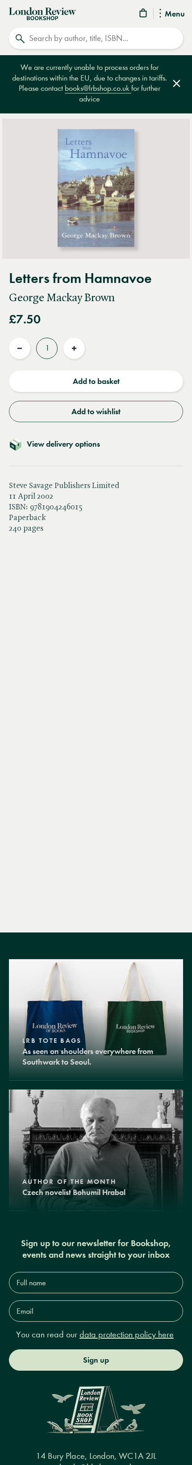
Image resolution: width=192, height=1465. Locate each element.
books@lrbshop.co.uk (98, 88)
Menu (175, 14)
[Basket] (143, 14)
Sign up (96, 1360)
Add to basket (96, 381)
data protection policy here (126, 1334)
